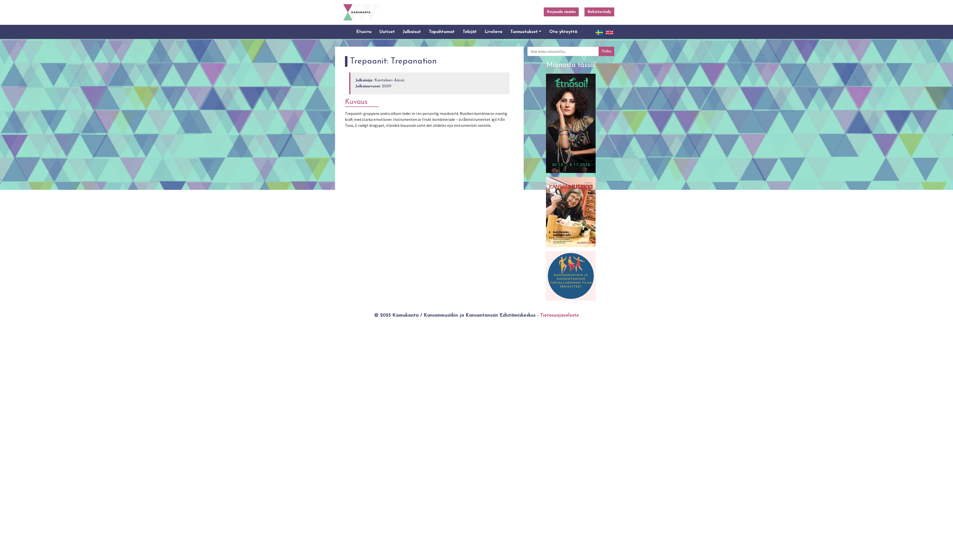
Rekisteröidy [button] (599, 12)
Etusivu (364, 32)
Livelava (493, 32)
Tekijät (470, 32)
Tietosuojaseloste (559, 315)
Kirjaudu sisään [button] (561, 12)
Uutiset (387, 32)
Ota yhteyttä (563, 32)
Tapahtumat (442, 32)
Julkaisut (412, 32)
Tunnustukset (524, 32)
